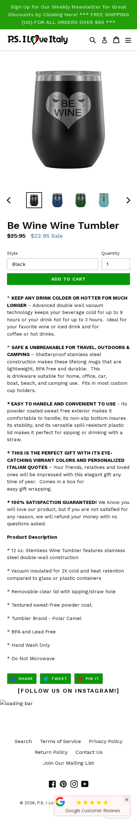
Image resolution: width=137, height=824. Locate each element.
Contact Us (89, 752)
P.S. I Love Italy (52, 802)
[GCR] (60, 801)
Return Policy (51, 752)
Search (23, 741)
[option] (34, 200)
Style (12, 253)
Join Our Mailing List (68, 763)
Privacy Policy (105, 741)
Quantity (110, 253)
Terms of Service (60, 741)
